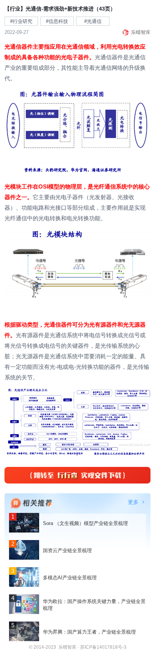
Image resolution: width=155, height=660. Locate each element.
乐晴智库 (67, 647)
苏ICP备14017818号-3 (103, 647)
